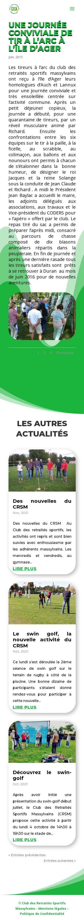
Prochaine (64, 352)
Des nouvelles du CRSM (42, 504)
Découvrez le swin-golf (42, 775)
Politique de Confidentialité (42, 913)
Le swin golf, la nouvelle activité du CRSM (42, 640)
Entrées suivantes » (60, 861)
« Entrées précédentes (27, 855)
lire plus (25, 568)
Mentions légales (52, 908)
